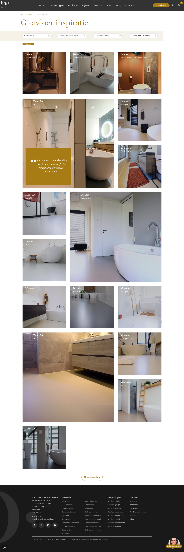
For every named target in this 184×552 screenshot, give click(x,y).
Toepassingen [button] (56, 5)
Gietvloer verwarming (93, 526)
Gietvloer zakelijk (114, 519)
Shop (109, 5)
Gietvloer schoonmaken (94, 515)
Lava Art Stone (67, 508)
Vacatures (134, 515)
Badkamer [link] (27, 44)
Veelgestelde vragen (138, 512)
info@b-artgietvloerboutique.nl (43, 519)
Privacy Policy (39, 539)
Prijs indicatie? (161, 5)
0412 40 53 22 (38, 516)
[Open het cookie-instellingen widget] (4, 548)
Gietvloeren (66, 501)
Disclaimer (50, 539)
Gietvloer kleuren (91, 512)
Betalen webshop (62, 539)
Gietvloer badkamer (115, 501)
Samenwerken (136, 508)
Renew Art (134, 505)
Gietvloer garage (114, 505)
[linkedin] (48, 525)
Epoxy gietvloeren (69, 526)
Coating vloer (67, 530)
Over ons (98, 5)
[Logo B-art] (5, 5)
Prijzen (85, 5)
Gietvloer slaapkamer (116, 512)
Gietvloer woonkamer (116, 515)
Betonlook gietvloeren (70, 523)
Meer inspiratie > (92, 477)
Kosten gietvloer (91, 501)
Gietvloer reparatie (92, 523)
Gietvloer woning (114, 526)
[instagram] (41, 525)
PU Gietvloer (67, 505)
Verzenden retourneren (99, 539)
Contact (129, 5)
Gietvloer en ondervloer (94, 530)
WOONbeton (67, 519)
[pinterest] (55, 525)
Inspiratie (72, 5)
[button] (173, 5)
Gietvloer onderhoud (93, 519)
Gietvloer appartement (116, 523)
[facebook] (34, 525)
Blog (118, 5)
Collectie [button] (39, 5)
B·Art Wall (66, 533)
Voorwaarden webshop (79, 539)
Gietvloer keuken (114, 508)
